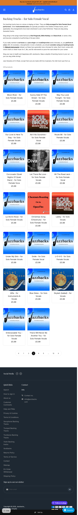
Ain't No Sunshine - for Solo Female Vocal (38, 138)
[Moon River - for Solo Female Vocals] (14, 81)
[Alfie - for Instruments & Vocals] (14, 280)
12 (53, 353)
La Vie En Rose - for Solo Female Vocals (14, 218)
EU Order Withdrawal (8, 470)
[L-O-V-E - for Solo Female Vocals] (63, 243)
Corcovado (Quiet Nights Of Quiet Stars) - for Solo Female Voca (14, 178)
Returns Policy (9, 453)
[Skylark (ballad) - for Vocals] (63, 280)
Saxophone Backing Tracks (11, 422)
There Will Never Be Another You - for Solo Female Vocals (38, 336)
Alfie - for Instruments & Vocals (14, 296)
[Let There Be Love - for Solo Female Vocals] (38, 161)
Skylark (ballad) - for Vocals (63, 294)
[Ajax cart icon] (69, 9)
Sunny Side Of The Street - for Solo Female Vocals (38, 98)
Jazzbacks (20, 506)
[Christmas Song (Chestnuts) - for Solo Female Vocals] (38, 203)
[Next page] (58, 353)
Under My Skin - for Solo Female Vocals (14, 257)
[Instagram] (21, 373)
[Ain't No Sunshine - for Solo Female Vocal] (38, 121)
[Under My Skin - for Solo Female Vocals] (14, 243)
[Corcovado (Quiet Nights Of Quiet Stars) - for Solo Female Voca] (14, 161)
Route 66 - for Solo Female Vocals (63, 136)
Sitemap (7, 465)
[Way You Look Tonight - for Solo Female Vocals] (63, 81)
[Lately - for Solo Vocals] (63, 203)
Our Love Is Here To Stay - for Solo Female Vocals (14, 138)
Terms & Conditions (11, 417)
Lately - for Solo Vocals (63, 218)
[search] (65, 9)
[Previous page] (18, 353)
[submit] (70, 489)
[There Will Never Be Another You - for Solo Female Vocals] (38, 319)
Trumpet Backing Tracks (10, 429)
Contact (7, 461)
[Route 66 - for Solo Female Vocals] (63, 121)
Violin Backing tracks (9, 443)
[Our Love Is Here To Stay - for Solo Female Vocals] (14, 121)
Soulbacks (7, 448)
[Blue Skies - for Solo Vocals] (38, 280)
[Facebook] (17, 373)
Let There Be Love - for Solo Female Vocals (38, 177)
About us (7, 398)
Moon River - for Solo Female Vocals (14, 96)
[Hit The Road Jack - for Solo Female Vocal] (63, 161)
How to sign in (9, 394)
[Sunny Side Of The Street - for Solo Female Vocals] (38, 81)
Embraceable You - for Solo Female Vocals (14, 336)
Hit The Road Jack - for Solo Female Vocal (62, 177)
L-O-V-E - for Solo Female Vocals (62, 257)
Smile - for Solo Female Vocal (38, 257)
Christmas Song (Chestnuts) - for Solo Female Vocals (38, 220)
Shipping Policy (9, 476)
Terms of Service (10, 457)
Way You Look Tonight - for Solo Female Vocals (62, 98)
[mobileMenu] (4, 10)
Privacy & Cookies (11, 413)
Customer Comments (8, 403)
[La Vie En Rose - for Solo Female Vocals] (14, 203)
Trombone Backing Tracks (11, 436)
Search (6, 390)
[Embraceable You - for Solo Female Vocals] (14, 319)
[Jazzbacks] (38, 10)
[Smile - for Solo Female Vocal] (38, 243)
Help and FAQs (9, 409)
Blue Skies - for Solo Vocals (38, 294)
